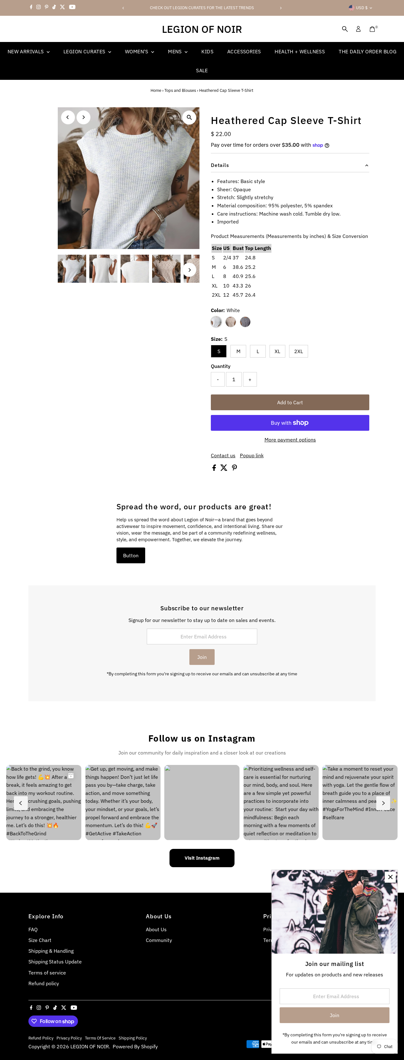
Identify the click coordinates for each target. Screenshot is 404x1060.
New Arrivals (26, 51)
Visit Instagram (202, 858)
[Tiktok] (54, 7)
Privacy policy (69, 1038)
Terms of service (47, 972)
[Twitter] (62, 7)
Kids (207, 51)
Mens (175, 51)
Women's (137, 51)
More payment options (290, 439)
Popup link (252, 455)
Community (159, 940)
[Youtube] (72, 7)
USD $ (362, 7)
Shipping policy (133, 1038)
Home (156, 90)
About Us (156, 929)
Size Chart (39, 940)
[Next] (280, 8)
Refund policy (43, 983)
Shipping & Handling (51, 951)
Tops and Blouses (180, 90)
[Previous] (123, 8)
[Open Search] (345, 29)
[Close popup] (390, 877)
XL (277, 351)
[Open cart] (372, 29)
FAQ (33, 929)
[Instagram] (38, 7)
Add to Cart (290, 402)
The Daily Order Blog (367, 51)
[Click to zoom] (189, 117)
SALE (202, 70)
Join (202, 657)
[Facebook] (31, 7)
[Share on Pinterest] (234, 469)
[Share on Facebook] (214, 469)
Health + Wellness (300, 51)
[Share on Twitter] (224, 469)
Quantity (220, 366)
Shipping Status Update (55, 961)
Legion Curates (85, 51)
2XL (298, 351)
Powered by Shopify (135, 1046)
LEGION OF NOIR (202, 29)
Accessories (244, 51)
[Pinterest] (46, 7)
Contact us (223, 455)
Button (131, 555)
